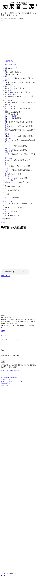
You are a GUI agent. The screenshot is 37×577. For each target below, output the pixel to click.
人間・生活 (8, 152)
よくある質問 (5, 377)
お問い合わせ (14, 377)
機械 (6, 124)
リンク (8, 379)
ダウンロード (5, 276)
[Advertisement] (18, 40)
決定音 (3, 222)
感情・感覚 (8, 158)
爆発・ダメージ (10, 86)
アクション (8, 100)
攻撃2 (6, 76)
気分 (6, 205)
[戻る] (3, 331)
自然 (6, 172)
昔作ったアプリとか (7, 385)
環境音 (7, 176)
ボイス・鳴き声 (10, 180)
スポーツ (8, 168)
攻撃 (6, 70)
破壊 (6, 164)
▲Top (3, 575)
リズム (7, 209)
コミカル (8, 148)
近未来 (7, 128)
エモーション (9, 188)
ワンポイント (9, 201)
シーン (7, 213)
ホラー (7, 184)
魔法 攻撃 (8, 90)
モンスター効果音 (11, 116)
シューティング (10, 106)
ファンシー (8, 144)
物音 (6, 120)
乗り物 (7, 134)
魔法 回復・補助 (10, 94)
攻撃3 (6, 80)
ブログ (3, 379)
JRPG (6, 110)
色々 (6, 192)
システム (8, 138)
